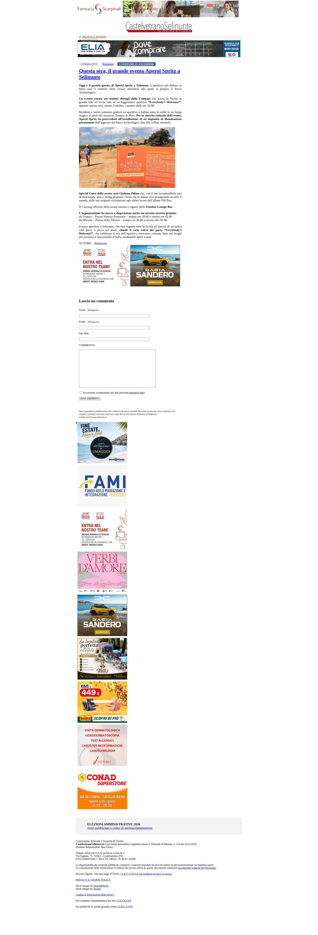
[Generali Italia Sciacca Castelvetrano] (104, 285)
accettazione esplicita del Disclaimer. (197, 868)
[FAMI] (102, 505)
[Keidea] (102, 721)
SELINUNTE (89, 39)
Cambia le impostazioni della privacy (95, 894)
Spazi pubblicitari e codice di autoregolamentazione (119, 828)
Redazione (108, 64)
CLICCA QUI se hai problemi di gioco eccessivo (146, 873)
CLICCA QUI (123, 900)
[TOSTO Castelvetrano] (103, 678)
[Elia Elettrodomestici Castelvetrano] (159, 56)
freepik (97, 888)
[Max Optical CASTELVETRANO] (102, 462)
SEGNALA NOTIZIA (94, 36)
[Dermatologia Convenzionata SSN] (102, 765)
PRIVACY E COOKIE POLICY (93, 879)
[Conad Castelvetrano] (102, 808)
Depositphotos (101, 885)
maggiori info (137, 392)
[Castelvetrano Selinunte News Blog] (159, 31)
